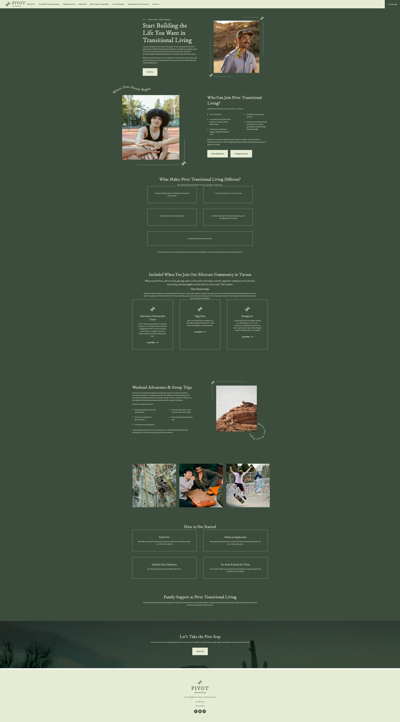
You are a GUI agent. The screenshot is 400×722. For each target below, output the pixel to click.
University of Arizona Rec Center (152, 318)
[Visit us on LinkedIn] (200, 711)
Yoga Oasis (200, 316)
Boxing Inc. (247, 316)
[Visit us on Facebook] (196, 711)
